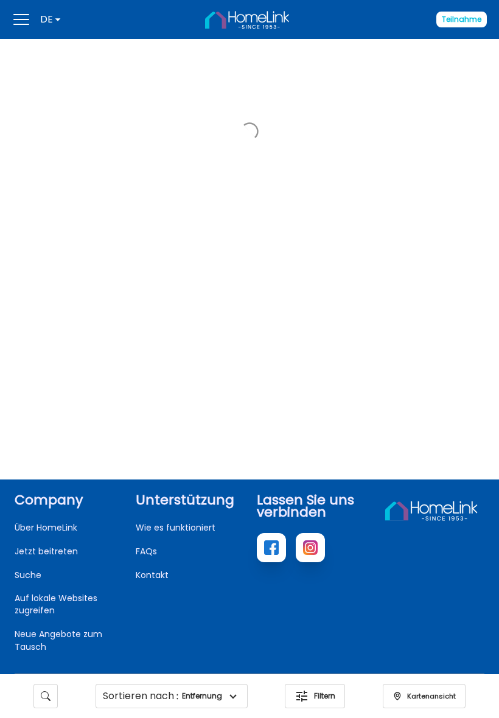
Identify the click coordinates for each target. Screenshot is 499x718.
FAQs (146, 551)
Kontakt (152, 575)
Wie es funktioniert (175, 527)
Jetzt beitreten (46, 551)
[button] (233, 696)
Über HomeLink (46, 527)
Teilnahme (461, 19)
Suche (28, 575)
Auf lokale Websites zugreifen (56, 604)
